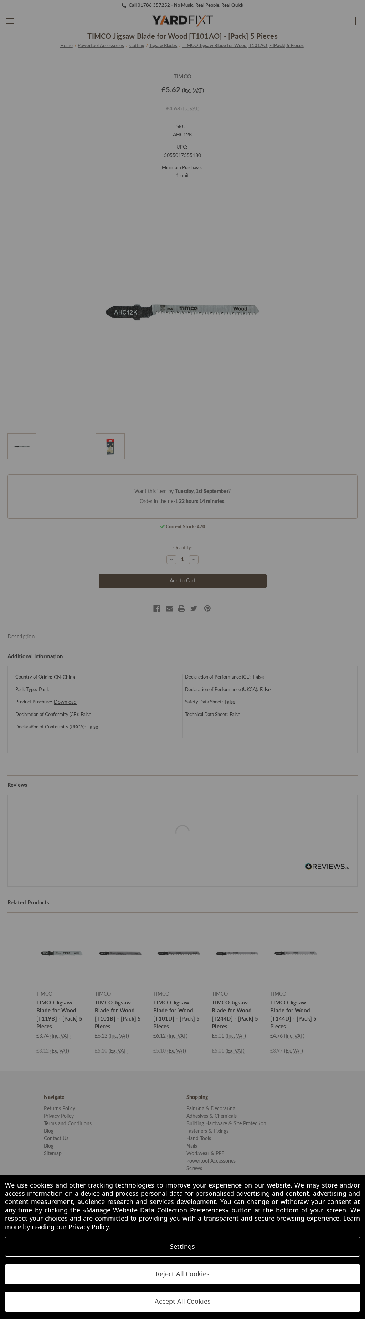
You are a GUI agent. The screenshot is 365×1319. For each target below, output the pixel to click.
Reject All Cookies (183, 1273)
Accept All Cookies (183, 1301)
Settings (182, 1246)
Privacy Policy (88, 1226)
